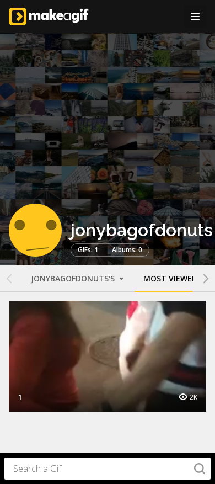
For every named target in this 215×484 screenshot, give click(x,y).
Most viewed (170, 278)
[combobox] (107, 469)
